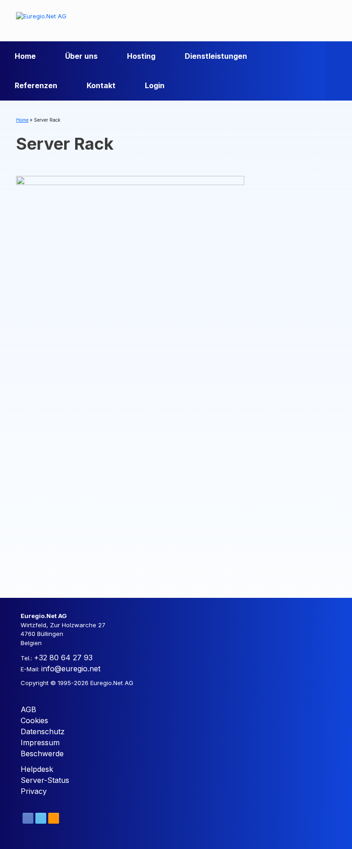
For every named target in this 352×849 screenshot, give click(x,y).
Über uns (81, 56)
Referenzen (36, 85)
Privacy (34, 791)
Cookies (34, 720)
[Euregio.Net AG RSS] (53, 818)
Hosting (141, 56)
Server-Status (45, 780)
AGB (28, 709)
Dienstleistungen (216, 56)
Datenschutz (43, 731)
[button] (338, 70)
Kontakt (101, 85)
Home (25, 56)
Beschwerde (42, 753)
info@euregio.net (70, 668)
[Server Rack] (130, 377)
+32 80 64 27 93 (63, 657)
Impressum (40, 742)
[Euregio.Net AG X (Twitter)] (40, 818)
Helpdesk (37, 769)
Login (155, 85)
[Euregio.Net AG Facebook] (27, 818)
